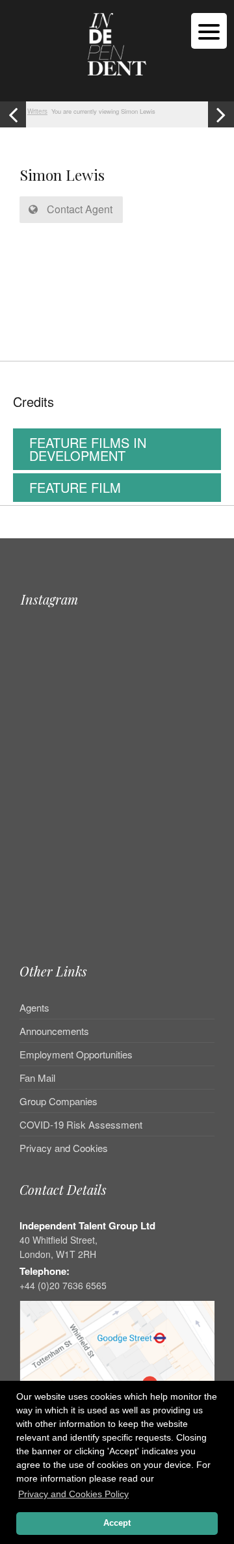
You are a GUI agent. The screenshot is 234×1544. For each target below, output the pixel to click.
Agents (34, 1008)
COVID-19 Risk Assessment (81, 1124)
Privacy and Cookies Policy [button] (73, 1494)
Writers (37, 111)
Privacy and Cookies (64, 1148)
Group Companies (59, 1101)
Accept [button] (117, 1523)
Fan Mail (37, 1077)
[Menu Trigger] (209, 31)
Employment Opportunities (76, 1054)
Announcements (54, 1031)
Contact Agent (78, 209)
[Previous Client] (13, 114)
